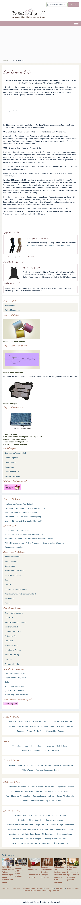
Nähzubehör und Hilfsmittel (14, 341)
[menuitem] (40, 556)
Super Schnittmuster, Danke (15, 678)
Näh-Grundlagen (10, 403)
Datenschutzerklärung (42, 890)
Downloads (59, 888)
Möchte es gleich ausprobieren (16, 694)
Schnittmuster (16, 888)
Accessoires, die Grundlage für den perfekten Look (24, 534)
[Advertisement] (41, 42)
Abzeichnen (51, 245)
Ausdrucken (65, 245)
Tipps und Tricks (73, 888)
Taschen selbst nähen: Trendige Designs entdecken (46, 872)
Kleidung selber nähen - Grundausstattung (21, 512)
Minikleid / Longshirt (33, 267)
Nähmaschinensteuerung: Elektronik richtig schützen (20, 871)
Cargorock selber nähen (14, 547)
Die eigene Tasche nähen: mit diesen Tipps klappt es (25, 508)
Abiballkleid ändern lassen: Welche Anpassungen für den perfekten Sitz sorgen (34, 543)
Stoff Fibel (50, 888)
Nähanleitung (32, 245)
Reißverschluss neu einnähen (15, 444)
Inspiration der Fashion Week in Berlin (19, 504)
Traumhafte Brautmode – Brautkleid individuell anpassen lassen (29, 538)
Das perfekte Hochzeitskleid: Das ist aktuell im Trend (24, 521)
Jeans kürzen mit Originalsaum (15, 442)
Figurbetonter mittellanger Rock (17, 530)
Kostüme (40, 888)
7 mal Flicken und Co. (12, 434)
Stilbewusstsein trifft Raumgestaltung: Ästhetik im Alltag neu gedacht (73, 873)
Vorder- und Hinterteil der (14, 686)
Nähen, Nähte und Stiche (13, 372)
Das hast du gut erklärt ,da (15, 673)
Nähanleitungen (29, 888)
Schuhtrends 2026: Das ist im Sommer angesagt (23, 516)
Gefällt (7, 682)
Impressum (28, 890)
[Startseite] (28, 13)
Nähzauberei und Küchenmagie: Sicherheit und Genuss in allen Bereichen (60, 874)
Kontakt (56, 890)
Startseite (5, 61)
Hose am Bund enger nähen (14, 439)
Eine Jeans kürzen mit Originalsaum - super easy (22, 436)
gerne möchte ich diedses (14, 690)
